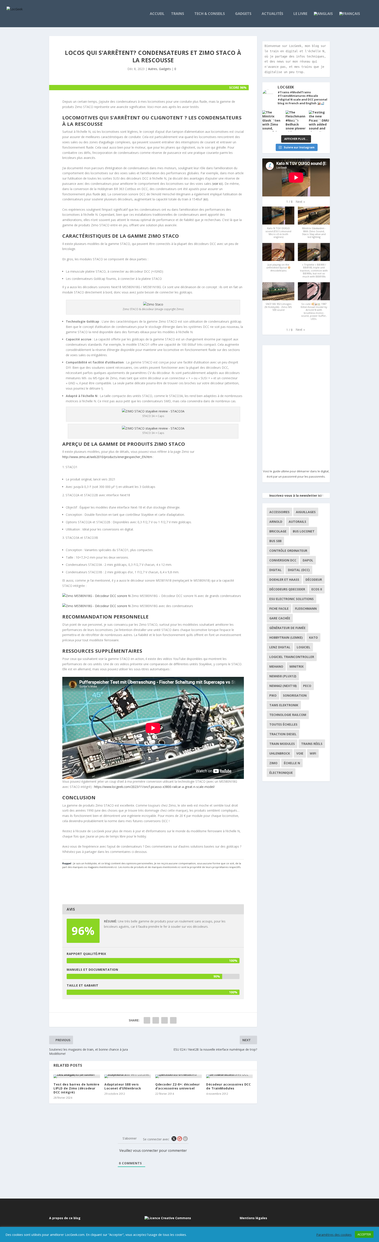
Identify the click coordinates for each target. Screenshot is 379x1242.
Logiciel (303, 647)
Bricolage (277, 531)
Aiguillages (306, 512)
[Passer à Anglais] (323, 19)
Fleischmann (306, 608)
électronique (281, 773)
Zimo (273, 763)
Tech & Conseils (209, 14)
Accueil (157, 14)
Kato (313, 637)
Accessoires (279, 512)
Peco (307, 686)
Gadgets (243, 14)
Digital (275, 570)
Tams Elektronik (283, 705)
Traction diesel (283, 734)
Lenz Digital (279, 647)
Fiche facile (279, 608)
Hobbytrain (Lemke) (286, 637)
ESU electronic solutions (291, 599)
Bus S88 (275, 541)
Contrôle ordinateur (288, 550)
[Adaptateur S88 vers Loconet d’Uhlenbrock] (127, 1076)
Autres (152, 69)
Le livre (300, 14)
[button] (300, 201)
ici (103, 194)
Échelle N (292, 763)
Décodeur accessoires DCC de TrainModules (228, 1086)
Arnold (275, 521)
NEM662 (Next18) (283, 686)
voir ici (217, 184)
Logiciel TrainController (291, 657)
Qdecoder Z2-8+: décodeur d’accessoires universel (177, 1086)
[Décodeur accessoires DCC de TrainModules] (229, 1076)
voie (299, 753)
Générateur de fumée (287, 628)
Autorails (297, 521)
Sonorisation (295, 695)
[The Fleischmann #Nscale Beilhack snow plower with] (296, 120)
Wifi (313, 753)
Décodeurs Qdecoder (287, 589)
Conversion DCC (282, 560)
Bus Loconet (304, 531)
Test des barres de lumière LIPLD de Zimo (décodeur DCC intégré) (76, 1088)
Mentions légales (253, 1218)
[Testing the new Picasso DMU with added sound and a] (319, 120)
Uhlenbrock (279, 753)
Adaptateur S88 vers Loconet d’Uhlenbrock (122, 1086)
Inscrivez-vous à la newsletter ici (295, 495)
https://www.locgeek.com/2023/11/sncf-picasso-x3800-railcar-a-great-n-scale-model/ (154, 787)
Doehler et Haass (284, 579)
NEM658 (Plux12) (282, 676)
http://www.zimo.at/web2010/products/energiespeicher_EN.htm (107, 457)
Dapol (308, 560)
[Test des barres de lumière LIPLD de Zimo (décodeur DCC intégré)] (77, 1076)
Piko (273, 695)
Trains (177, 14)
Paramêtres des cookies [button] (334, 1235)
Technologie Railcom (287, 715)
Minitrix (297, 666)
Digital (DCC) (299, 570)
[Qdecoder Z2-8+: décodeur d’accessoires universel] (178, 1076)
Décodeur (314, 579)
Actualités (272, 14)
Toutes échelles (283, 724)
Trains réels (311, 744)
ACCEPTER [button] (364, 1234)
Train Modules (282, 744)
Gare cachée (279, 618)
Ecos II (316, 589)
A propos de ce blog (64, 1218)
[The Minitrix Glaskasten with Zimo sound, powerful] (272, 120)
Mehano (276, 666)
